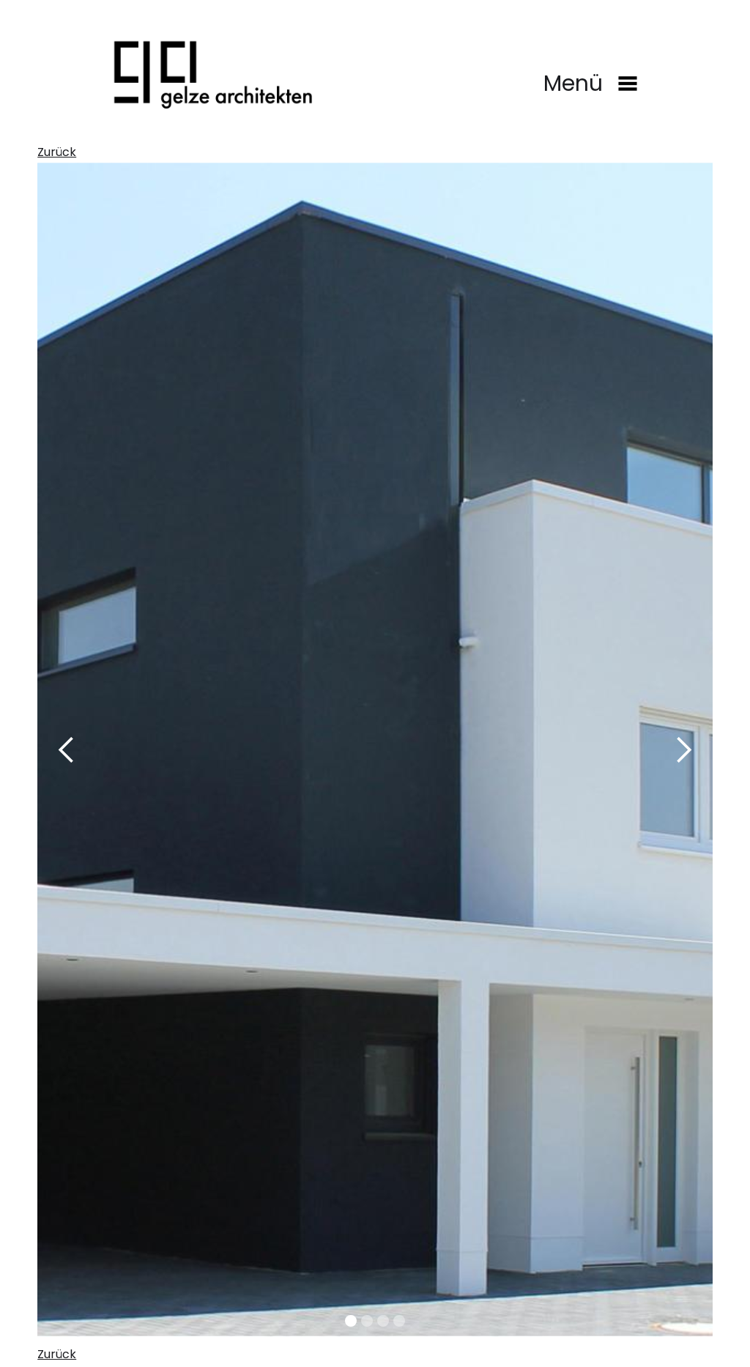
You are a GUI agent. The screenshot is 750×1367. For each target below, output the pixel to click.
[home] (212, 72)
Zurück (56, 152)
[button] (573, 96)
